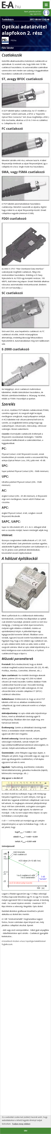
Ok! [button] (25, 1130)
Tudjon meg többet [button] (21, 1124)
